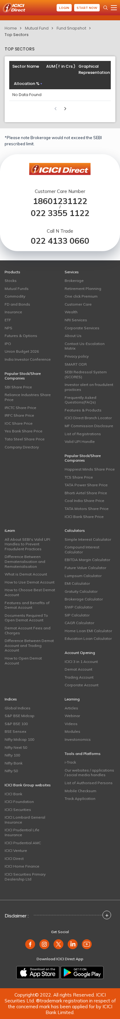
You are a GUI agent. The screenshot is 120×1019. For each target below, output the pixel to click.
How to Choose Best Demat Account (30, 592)
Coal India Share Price (84, 500)
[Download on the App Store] (37, 972)
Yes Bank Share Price (23, 431)
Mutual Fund (37, 28)
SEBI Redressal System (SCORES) (86, 374)
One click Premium (81, 296)
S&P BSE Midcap (19, 715)
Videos (71, 723)
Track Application (80, 798)
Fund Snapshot (71, 28)
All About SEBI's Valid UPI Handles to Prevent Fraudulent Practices (27, 544)
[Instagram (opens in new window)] (44, 944)
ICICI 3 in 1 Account (81, 661)
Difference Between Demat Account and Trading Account (29, 645)
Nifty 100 (12, 755)
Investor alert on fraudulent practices (89, 387)
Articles (71, 708)
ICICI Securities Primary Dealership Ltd (25, 876)
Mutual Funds (17, 288)
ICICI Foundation (19, 801)
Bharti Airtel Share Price (86, 493)
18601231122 (60, 201)
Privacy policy (77, 356)
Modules (72, 731)
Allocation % (26, 83)
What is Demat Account (26, 574)
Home (11, 28)
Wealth (71, 312)
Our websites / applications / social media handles (89, 772)
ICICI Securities (18, 809)
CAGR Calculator (79, 622)
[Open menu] (114, 7)
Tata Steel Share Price (25, 439)
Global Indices (17, 708)
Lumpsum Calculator (83, 575)
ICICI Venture (16, 850)
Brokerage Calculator (84, 599)
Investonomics (78, 739)
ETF (8, 320)
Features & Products (83, 410)
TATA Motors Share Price (87, 508)
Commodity (15, 296)
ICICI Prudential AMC (23, 842)
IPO (8, 343)
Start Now (87, 8)
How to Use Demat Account (29, 582)
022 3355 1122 (60, 213)
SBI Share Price (18, 387)
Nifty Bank (13, 763)
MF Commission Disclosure (89, 425)
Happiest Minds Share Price (90, 469)
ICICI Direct (14, 858)
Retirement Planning (83, 288)
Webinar (72, 715)
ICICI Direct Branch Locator (88, 417)
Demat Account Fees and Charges (27, 630)
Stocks (11, 280)
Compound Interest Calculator (82, 549)
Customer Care (78, 304)
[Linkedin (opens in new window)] (73, 944)
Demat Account (78, 669)
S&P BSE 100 (16, 723)
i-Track (70, 762)
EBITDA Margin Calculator (87, 559)
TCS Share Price (79, 477)
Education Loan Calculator (88, 638)
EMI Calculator (77, 583)
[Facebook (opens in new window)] (30, 944)
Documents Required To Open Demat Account (26, 618)
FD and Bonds (17, 304)
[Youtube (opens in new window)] (87, 944)
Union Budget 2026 (22, 351)
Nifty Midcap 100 (19, 739)
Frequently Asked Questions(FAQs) (80, 400)
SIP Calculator (77, 615)
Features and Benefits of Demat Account (27, 605)
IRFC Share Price (19, 415)
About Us (73, 335)
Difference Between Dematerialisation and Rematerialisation (25, 561)
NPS (8, 328)
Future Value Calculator (85, 567)
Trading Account (79, 677)
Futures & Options (21, 335)
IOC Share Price (19, 423)
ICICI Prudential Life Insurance (22, 832)
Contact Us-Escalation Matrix (85, 346)
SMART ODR (76, 364)
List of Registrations (83, 433)
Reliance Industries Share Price (28, 397)
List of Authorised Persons (89, 782)
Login (64, 8)
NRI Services (76, 320)
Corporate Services (82, 328)
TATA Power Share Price (86, 485)
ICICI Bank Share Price (84, 516)
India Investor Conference (28, 359)
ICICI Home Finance (22, 866)
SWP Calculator (79, 607)
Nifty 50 (11, 770)
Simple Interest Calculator (88, 539)
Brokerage (74, 280)
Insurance (13, 312)
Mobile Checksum (80, 790)
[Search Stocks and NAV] (105, 7)
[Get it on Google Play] (82, 972)
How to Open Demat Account (23, 660)
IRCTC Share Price (20, 407)
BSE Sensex (15, 731)
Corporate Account (81, 685)
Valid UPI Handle (80, 441)
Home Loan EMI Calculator (88, 630)
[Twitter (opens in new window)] (58, 944)
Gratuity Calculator (81, 591)
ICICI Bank (13, 794)
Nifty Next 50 (16, 747)
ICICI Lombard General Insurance (25, 819)
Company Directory (22, 447)
